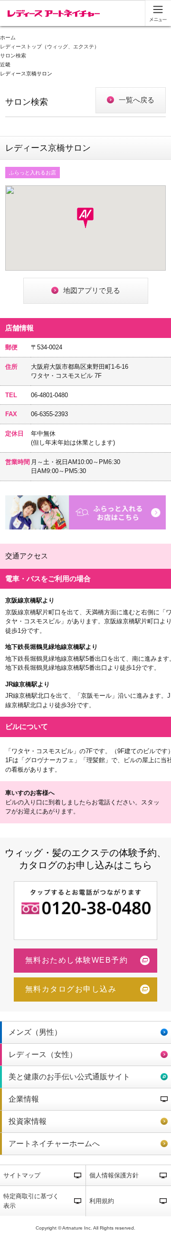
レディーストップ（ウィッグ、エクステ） (49, 46)
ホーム (8, 37)
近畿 (5, 64)
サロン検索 (13, 55)
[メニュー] (158, 13)
